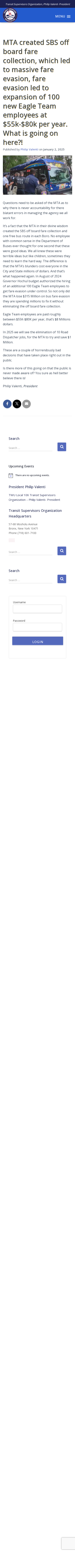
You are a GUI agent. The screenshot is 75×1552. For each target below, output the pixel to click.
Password (19, 620)
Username (19, 602)
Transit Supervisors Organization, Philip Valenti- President (37, 4)
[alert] (37, 475)
